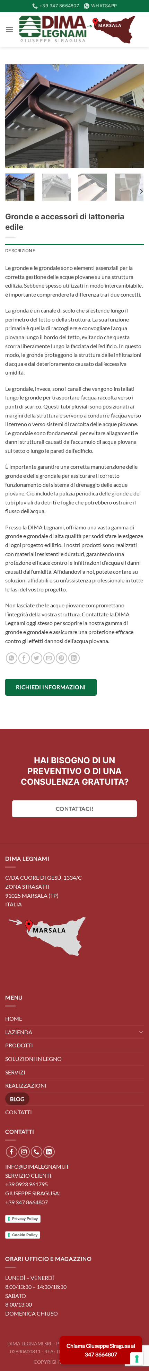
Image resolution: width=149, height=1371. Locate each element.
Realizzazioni (25, 1085)
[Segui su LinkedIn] (49, 1152)
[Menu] (9, 29)
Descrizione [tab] (20, 250)
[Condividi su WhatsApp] (11, 658)
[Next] (132, 116)
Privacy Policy (25, 1218)
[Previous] (16, 116)
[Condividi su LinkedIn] (74, 658)
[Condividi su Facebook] (24, 658)
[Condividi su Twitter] (36, 658)
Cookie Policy (24, 1234)
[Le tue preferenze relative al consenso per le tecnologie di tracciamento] (136, 1358)
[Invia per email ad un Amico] (49, 658)
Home (13, 1018)
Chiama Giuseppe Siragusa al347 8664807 (101, 1350)
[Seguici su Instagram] (24, 1152)
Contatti (18, 1112)
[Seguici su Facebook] (11, 1152)
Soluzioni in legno (33, 1058)
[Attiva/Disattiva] (141, 1032)
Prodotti (19, 1045)
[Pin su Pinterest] (61, 658)
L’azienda (18, 1032)
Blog (17, 1099)
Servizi (15, 1072)
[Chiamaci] (36, 1152)
